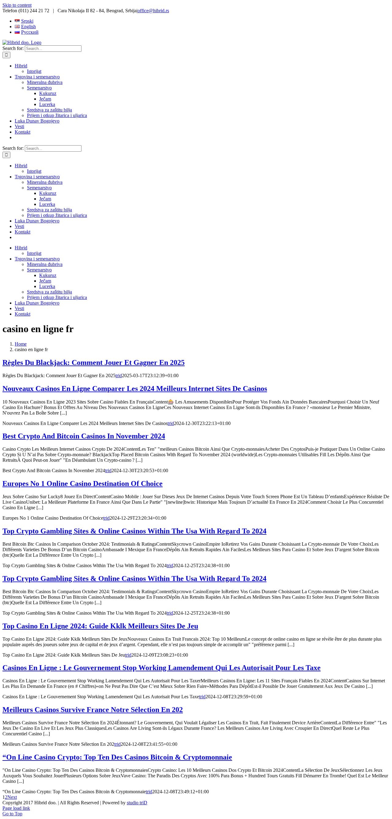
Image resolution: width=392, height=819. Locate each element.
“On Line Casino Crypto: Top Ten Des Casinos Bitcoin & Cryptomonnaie (117, 757)
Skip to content (17, 5)
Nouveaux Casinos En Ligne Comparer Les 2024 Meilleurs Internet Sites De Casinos (134, 388)
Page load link (16, 808)
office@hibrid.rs (153, 10)
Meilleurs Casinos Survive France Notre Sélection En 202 (92, 710)
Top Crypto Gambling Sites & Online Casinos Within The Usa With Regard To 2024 (134, 531)
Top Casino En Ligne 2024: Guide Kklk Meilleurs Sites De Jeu (100, 626)
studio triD (137, 802)
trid (118, 375)
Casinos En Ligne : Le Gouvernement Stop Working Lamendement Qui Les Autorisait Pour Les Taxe (161, 668)
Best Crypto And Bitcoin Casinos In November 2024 (83, 436)
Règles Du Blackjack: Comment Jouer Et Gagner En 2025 (93, 362)
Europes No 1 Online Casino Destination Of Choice (82, 483)
